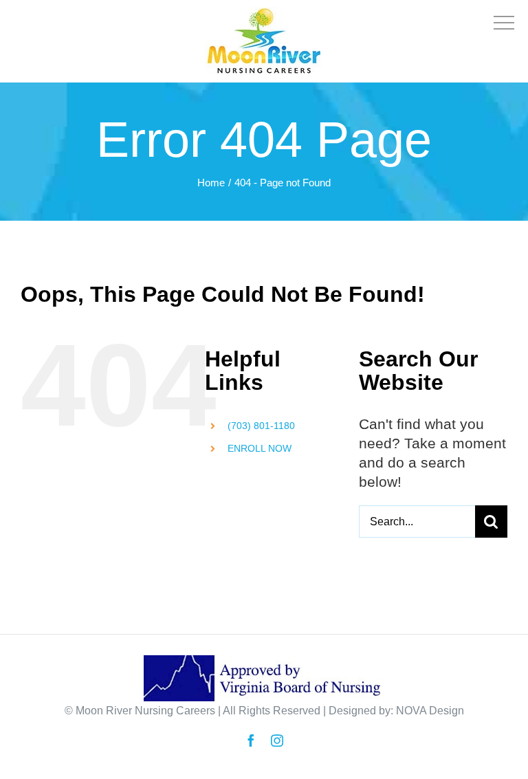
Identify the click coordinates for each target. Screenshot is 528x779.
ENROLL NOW (260, 448)
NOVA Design (430, 710)
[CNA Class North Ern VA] (264, 16)
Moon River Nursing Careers (145, 710)
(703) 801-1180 (261, 425)
